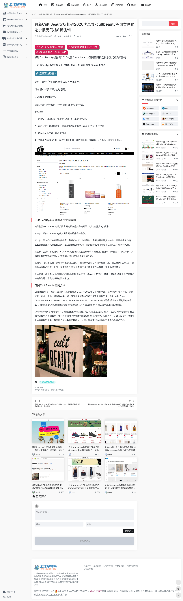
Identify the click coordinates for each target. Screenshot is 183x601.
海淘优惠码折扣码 (45, 14)
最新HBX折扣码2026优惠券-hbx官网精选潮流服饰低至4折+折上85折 (166, 154)
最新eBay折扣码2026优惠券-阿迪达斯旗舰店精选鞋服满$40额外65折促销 (48, 487)
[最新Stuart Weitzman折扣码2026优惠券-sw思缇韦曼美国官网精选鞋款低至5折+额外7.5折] (148, 166)
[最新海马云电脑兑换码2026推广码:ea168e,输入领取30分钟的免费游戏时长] (148, 87)
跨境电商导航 (132, 566)
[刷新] (177, 100)
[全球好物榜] (45, 568)
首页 (35, 14)
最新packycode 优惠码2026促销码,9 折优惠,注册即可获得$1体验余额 (166, 64)
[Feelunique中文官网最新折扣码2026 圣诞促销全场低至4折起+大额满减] (148, 199)
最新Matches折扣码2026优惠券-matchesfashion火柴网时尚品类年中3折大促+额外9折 (84, 487)
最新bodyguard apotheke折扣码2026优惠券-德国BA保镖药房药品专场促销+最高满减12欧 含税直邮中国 (166, 143)
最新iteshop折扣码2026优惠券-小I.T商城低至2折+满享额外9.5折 (48, 448)
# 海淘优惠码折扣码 (47, 382)
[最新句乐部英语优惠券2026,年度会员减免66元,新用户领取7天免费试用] (148, 43)
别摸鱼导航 (108, 566)
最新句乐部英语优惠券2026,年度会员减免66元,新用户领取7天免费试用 (166, 42)
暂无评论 (41, 496)
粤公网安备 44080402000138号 (73, 591)
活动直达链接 (46, 73)
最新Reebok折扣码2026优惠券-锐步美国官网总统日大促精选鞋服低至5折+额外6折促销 (166, 176)
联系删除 (97, 566)
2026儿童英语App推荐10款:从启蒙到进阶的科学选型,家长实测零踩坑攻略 (167, 75)
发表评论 (129, 531)
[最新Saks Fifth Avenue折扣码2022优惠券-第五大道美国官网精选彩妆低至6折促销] (148, 188)
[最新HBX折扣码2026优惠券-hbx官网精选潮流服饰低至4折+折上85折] (148, 155)
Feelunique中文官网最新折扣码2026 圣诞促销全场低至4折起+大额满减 (167, 198)
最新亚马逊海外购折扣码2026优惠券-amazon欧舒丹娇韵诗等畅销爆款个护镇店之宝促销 (120, 449)
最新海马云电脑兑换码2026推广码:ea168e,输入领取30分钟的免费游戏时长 (166, 86)
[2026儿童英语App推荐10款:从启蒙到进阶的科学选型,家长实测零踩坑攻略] (148, 76)
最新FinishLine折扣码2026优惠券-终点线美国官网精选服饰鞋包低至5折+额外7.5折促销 (120, 487)
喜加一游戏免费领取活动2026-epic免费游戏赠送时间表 (167, 53)
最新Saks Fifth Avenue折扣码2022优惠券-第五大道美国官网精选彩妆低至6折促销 (167, 187)
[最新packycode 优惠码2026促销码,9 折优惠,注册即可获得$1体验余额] (148, 65)
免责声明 (87, 566)
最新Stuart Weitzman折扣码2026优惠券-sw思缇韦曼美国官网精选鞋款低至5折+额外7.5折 (167, 165)
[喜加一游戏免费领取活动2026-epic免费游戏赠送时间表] (148, 54)
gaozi (78, 36)
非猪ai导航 (119, 566)
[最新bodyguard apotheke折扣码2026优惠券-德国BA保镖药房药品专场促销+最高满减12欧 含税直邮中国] (148, 144)
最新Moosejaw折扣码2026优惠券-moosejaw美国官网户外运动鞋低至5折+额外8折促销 (83, 449)
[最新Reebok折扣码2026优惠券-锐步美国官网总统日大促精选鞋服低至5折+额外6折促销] (148, 177)
